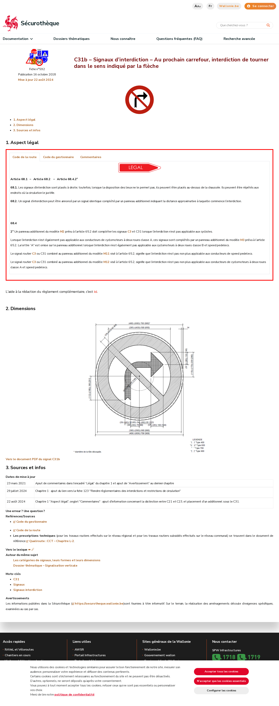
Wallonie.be (229, 6)
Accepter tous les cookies (221, 671)
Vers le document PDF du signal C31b (33, 459)
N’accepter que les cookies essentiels (221, 681)
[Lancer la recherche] (269, 25)
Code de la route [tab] (25, 157)
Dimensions (25, 125)
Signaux (19, 585)
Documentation (15, 38)
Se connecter (263, 6)
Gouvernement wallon (159, 655)
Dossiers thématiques (72, 38)
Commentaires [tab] (90, 157)
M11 (106, 254)
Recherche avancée (239, 38)
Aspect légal (26, 120)
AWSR (79, 649)
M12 (106, 262)
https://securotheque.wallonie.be (99, 604)
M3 (242, 240)
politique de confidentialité (74, 695)
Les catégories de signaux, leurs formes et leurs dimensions (56, 560)
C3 (130, 232)
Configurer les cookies (221, 690)
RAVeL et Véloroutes (19, 649)
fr (210, 6)
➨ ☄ (31, 550)
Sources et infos (28, 130)
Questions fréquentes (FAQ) (179, 38)
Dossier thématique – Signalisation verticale (45, 566)
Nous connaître (123, 38)
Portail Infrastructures (90, 655)
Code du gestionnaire (31, 522)
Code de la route (28, 530)
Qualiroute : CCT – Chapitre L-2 (51, 541)
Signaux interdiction (27, 590)
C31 (16, 579)
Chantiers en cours (18, 655)
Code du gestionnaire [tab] (58, 157)
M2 (62, 232)
